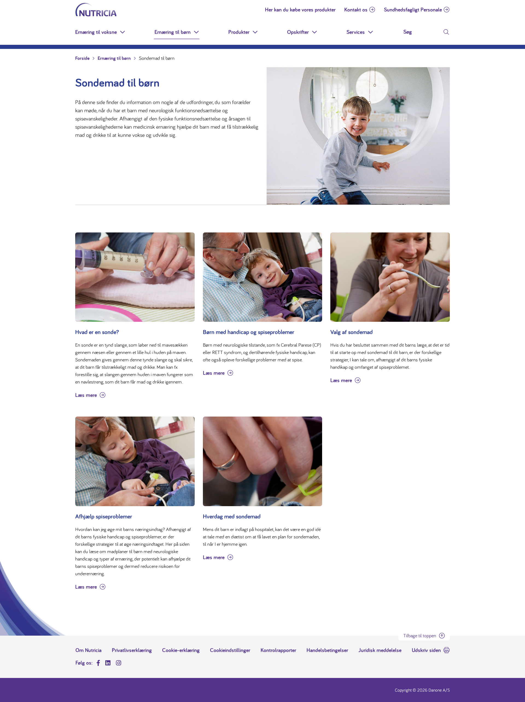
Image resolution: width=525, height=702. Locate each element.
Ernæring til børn (172, 32)
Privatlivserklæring (132, 650)
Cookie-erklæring (181, 650)
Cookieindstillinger (230, 650)
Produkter (238, 32)
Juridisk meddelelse (379, 650)
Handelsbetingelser (327, 650)
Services (355, 32)
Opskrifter (298, 32)
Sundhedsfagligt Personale (413, 9)
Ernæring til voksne (96, 32)
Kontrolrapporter (278, 650)
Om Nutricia (88, 650)
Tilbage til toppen (419, 635)
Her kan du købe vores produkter (300, 9)
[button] (123, 32)
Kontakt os (356, 9)
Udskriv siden (426, 650)
